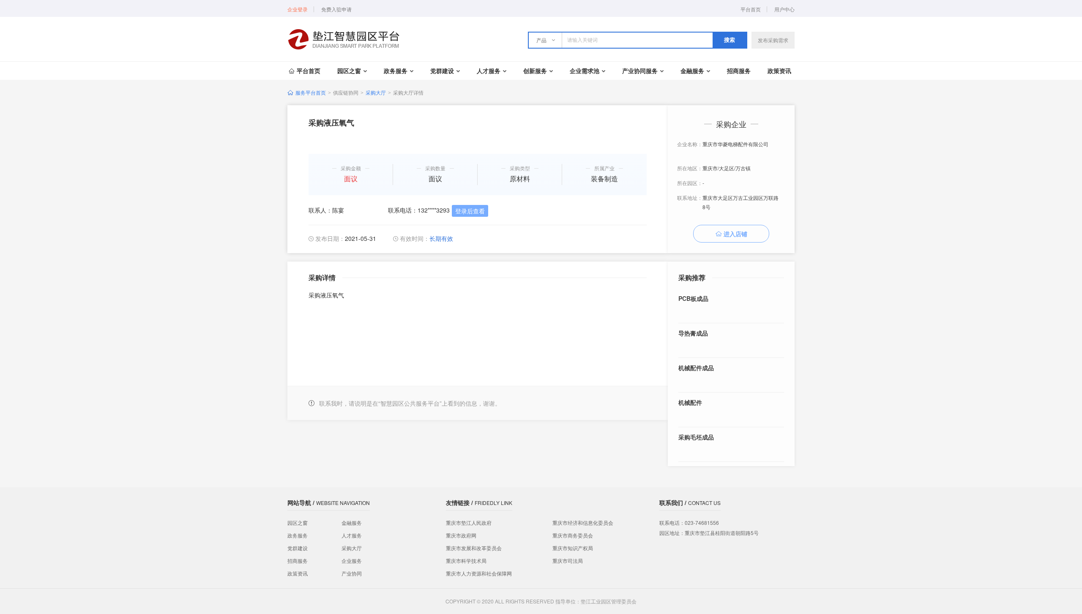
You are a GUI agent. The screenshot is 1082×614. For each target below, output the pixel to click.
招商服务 (739, 70)
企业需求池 (584, 70)
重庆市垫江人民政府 (469, 522)
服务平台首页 (310, 92)
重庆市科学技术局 (466, 560)
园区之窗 (349, 70)
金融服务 (692, 70)
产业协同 (352, 573)
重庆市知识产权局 (572, 547)
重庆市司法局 (567, 560)
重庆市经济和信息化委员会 (582, 522)
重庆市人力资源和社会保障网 (479, 573)
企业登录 (297, 9)
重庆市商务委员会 (572, 535)
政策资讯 (779, 70)
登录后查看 (470, 211)
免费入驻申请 (336, 9)
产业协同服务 (640, 70)
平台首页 (750, 9)
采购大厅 (376, 92)
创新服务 (535, 70)
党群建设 (442, 70)
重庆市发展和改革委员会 (474, 547)
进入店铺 (735, 233)
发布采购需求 (773, 40)
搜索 (729, 40)
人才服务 (488, 70)
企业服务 (352, 560)
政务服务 (395, 70)
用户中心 (784, 9)
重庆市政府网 (461, 535)
